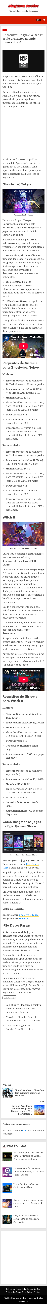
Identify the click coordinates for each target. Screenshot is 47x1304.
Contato (37, 1292)
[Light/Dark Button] (38, 20)
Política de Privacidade (16, 1289)
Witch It (23, 918)
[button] (2, 20)
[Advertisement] (23, 133)
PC (5, 30)
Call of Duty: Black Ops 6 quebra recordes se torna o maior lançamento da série (23, 1008)
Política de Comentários (16, 1292)
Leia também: (10, 997)
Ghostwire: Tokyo (29, 914)
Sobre (29, 1292)
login (24, 1130)
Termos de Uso (33, 1289)
